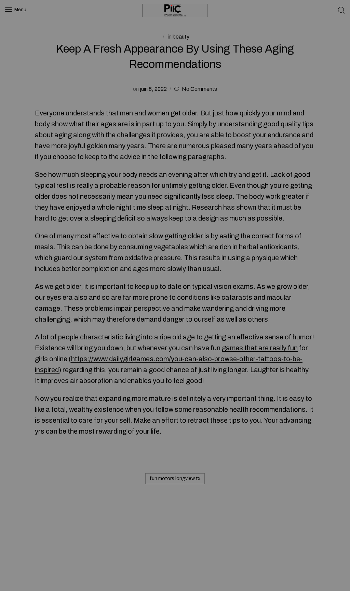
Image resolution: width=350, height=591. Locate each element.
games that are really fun (260, 348)
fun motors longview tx (175, 478)
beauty (181, 37)
